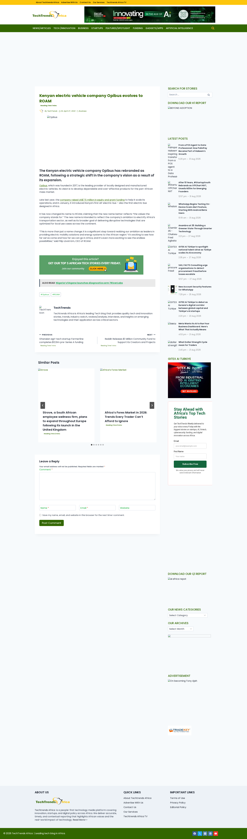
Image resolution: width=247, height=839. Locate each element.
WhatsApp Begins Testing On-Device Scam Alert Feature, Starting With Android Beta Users (194, 208)
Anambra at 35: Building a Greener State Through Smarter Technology (195, 228)
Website (124, 508)
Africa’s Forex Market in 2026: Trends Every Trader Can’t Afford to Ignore (126, 417)
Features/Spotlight (118, 28)
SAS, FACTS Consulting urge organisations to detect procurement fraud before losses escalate (193, 270)
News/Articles (42, 28)
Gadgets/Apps (154, 28)
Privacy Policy (178, 802)
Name (44, 508)
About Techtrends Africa (47, 2)
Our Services (98, 2)
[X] (200, 833)
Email (84, 508)
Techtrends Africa (45, 810)
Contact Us (85, 2)
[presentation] (66, 387)
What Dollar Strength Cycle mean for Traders (193, 344)
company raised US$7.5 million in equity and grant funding (92, 199)
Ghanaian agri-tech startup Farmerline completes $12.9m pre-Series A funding (61, 339)
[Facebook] (194, 833)
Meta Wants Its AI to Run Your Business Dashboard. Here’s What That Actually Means (194, 326)
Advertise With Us (69, 2)
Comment (46, 469)
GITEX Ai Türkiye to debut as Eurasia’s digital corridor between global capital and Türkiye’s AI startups (193, 307)
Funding (138, 28)
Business (83, 28)
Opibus (43, 185)
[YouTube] (215, 833)
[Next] (152, 405)
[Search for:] (190, 94)
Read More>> (80, 819)
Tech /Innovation (64, 28)
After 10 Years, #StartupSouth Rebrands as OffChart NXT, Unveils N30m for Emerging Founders (194, 187)
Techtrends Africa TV (116, 2)
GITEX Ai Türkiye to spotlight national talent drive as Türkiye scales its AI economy (195, 249)
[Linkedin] (210, 833)
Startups (97, 28)
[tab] (91, 444)
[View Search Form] (213, 28)
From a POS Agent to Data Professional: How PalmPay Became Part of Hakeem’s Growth (193, 149)
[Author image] (41, 111)
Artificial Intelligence (179, 28)
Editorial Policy (178, 807)
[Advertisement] (123, 54)
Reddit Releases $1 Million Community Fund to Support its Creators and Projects (130, 339)
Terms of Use (177, 798)
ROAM (56, 294)
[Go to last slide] (42, 405)
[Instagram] (205, 833)
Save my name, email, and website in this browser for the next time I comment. (83, 515)
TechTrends (52, 111)
